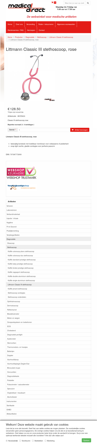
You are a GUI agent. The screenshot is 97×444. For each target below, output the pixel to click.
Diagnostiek (11, 239)
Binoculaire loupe (13, 368)
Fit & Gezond (11, 226)
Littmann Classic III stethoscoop (20, 284)
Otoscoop (10, 243)
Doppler (10, 355)
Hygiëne (10, 222)
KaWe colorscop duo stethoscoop (20, 255)
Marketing (51, 440)
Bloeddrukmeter (13, 314)
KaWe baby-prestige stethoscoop (20, 264)
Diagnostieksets (13, 376)
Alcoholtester (12, 397)
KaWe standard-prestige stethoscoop (22, 259)
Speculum (11, 388)
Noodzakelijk (13, 440)
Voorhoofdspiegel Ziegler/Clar (18, 363)
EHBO (9, 409)
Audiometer (11, 339)
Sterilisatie (10, 405)
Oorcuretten (11, 372)
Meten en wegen (13, 318)
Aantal (11, 129)
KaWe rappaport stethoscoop (19, 272)
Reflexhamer (12, 309)
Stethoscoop (12, 247)
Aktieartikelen (12, 414)
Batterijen (10, 351)
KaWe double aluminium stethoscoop (22, 276)
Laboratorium (12, 210)
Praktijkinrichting (13, 231)
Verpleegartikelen (13, 235)
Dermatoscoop (12, 305)
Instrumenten (12, 401)
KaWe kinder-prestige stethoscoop (20, 268)
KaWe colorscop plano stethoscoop (21, 251)
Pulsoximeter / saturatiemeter (18, 384)
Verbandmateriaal (13, 214)
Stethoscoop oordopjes (16, 293)
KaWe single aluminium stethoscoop (21, 280)
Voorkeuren (26, 440)
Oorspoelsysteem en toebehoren (19, 322)
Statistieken (38, 440)
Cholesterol (11, 330)
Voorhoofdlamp (13, 359)
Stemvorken (11, 343)
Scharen (10, 206)
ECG (9, 326)
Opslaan (86, 440)
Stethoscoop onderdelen (17, 297)
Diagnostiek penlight (14, 334)
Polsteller (10, 380)
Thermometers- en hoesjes (17, 347)
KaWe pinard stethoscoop (17, 288)
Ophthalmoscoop (13, 301)
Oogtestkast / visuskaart (16, 393)
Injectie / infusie (12, 218)
